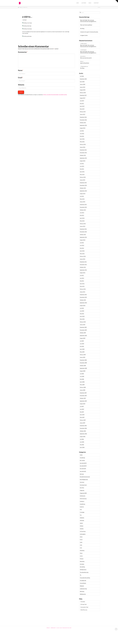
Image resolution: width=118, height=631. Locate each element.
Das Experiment (83, 485)
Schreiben (82, 564)
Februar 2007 (83, 420)
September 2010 (83, 302)
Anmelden (83, 601)
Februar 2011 (83, 289)
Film (81, 509)
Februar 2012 (83, 256)
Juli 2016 (82, 130)
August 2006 (82, 436)
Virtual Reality (83, 583)
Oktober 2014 (83, 188)
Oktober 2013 (83, 209)
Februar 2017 (83, 111)
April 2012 (82, 250)
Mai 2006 (82, 444)
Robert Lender (83, 43)
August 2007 (82, 403)
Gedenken (82, 517)
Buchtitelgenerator (84, 479)
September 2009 (83, 335)
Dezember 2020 (83, 78)
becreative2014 (83, 463)
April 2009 (82, 349)
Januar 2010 (82, 324)
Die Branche (82, 495)
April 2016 (82, 138)
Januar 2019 (82, 87)
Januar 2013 (82, 226)
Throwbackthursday (84, 572)
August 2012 (82, 239)
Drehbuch (82, 501)
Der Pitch (82, 487)
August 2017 (82, 98)
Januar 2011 (82, 291)
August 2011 (82, 272)
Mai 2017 (82, 103)
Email (20, 78)
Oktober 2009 (83, 332)
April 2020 (82, 81)
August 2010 (82, 305)
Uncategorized (83, 580)
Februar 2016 (83, 144)
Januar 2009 (82, 357)
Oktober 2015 (83, 155)
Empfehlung (82, 504)
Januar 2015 (82, 179)
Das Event (82, 482)
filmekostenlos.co (84, 66)
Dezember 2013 (83, 204)
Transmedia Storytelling (85, 577)
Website (21, 85)
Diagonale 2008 (83, 493)
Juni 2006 (82, 441)
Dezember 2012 (83, 229)
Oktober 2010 (83, 300)
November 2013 (83, 207)
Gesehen (82, 528)
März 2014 (82, 199)
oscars (81, 555)
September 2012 (83, 237)
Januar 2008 (82, 390)
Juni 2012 (82, 245)
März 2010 (82, 319)
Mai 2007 (82, 411)
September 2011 (83, 270)
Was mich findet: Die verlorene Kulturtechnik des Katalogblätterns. (88, 21)
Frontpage (82, 512)
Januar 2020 (82, 84)
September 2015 (83, 158)
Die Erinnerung (83, 498)
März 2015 (82, 174)
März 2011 (82, 286)
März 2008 (82, 384)
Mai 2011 (82, 280)
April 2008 (82, 381)
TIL (80, 575)
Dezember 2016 (83, 117)
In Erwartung (82, 531)
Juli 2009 (82, 340)
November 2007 (83, 395)
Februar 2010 (83, 321)
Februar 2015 (83, 177)
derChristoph (83, 49)
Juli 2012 (82, 242)
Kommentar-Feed (84, 607)
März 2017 (82, 108)
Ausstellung (82, 457)
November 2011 (83, 264)
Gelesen (81, 525)
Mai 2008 (82, 379)
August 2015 (82, 160)
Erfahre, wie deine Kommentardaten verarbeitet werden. (55, 94)
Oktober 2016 (83, 122)
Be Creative (82, 460)
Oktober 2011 (83, 267)
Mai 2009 (82, 346)
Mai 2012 (82, 248)
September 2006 (83, 433)
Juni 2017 (82, 100)
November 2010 (83, 297)
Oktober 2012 (83, 234)
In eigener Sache (84, 35)
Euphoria (82, 506)
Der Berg (82, 28)
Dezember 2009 (83, 327)
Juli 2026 (82, 76)
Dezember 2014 (83, 182)
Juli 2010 (82, 308)
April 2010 (82, 316)
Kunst (81, 539)
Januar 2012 (82, 259)
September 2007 (83, 401)
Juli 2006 (82, 439)
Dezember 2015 (83, 149)
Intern (81, 536)
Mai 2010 (82, 313)
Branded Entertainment (85, 476)
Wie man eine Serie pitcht (86, 58)
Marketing (82, 550)
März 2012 (82, 253)
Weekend (82, 585)
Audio (81, 454)
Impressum (53, 627)
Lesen (81, 542)
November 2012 (83, 231)
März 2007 (82, 417)
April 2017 (82, 106)
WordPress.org (84, 609)
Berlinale (82, 474)
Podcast (81, 558)
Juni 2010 (82, 310)
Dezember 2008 (83, 360)
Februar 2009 (83, 354)
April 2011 (82, 283)
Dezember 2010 (83, 294)
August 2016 (82, 128)
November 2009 (83, 330)
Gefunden (82, 520)
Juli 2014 (82, 196)
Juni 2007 (82, 409)
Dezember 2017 (83, 95)
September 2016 (83, 125)
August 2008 (82, 370)
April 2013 (82, 218)
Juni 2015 (82, 166)
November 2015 (83, 152)
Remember (82, 561)
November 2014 (83, 185)
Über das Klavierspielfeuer (86, 25)
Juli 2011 (82, 275)
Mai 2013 (82, 215)
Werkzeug (82, 591)
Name (20, 70)
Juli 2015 (82, 163)
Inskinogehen (82, 534)
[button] (116, 1)
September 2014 (83, 190)
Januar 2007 (82, 422)
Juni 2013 (82, 212)
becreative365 (83, 468)
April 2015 (82, 171)
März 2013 (82, 220)
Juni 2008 (82, 376)
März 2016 (82, 141)
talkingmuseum (83, 569)
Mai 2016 (82, 136)
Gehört (81, 523)
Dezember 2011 (83, 261)
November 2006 (83, 428)
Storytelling (82, 566)
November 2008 (83, 362)
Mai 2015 (82, 169)
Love (81, 547)
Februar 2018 (83, 92)
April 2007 (82, 414)
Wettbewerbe (83, 594)
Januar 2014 (82, 201)
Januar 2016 (82, 147)
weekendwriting (83, 588)
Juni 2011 (82, 278)
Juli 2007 (82, 406)
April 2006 (82, 447)
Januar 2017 (82, 114)
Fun (81, 515)
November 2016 (83, 119)
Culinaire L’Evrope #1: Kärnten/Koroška (89, 32)
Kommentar (23, 52)
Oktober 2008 (83, 365)
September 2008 (83, 368)
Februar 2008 (83, 387)
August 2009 (82, 338)
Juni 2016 (82, 133)
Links (81, 545)
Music (81, 553)
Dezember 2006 (83, 425)
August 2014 (82, 193)
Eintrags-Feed (84, 604)
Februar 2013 (83, 223)
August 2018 (82, 89)
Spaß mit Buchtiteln (84, 63)
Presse (48, 627)
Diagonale (82, 490)
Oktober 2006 (83, 431)
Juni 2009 (82, 343)
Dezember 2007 (83, 392)
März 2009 (82, 351)
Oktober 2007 (83, 398)
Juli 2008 (82, 373)
